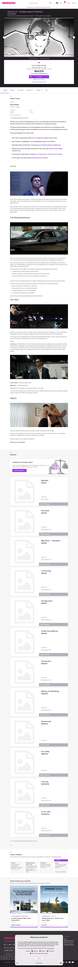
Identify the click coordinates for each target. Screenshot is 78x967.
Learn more (17, 869)
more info (12, 106)
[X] (7, 944)
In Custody (46, 571)
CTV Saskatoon (38, 138)
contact (18, 106)
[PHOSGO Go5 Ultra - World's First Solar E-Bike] (54, 899)
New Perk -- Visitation (50, 540)
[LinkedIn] (14, 944)
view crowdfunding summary (39, 82)
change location (46, 7)
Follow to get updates (60, 871)
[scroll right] (74, 37)
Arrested (45, 510)
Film (12, 112)
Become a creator (68, 942)
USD (50, 3)
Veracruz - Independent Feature (25, 11)
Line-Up (44, 781)
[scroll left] (4, 37)
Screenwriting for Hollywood (51, 145)
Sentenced (46, 721)
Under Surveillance (49, 631)
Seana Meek (12, 13)
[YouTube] (9, 944)
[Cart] (60, 3)
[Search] (30, 3)
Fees (65, 939)
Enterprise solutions (69, 944)
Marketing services (69, 940)
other (31, 112)
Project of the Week (48, 141)
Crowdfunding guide (56, 856)
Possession (46, 661)
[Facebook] (4, 944)
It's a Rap (45, 751)
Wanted (44, 480)
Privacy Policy (7, 962)
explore (48, 883)
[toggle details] (37, 927)
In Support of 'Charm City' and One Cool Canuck (45, 154)
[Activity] (64, 3)
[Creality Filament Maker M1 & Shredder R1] (24, 899)
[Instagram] (11, 944)
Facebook (21, 442)
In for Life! (45, 812)
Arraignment (46, 601)
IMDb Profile (27, 382)
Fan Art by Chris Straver (39, 158)
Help (47, 856)
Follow (39, 76)
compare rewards (19, 470)
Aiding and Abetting (50, 691)
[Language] (57, 3)
